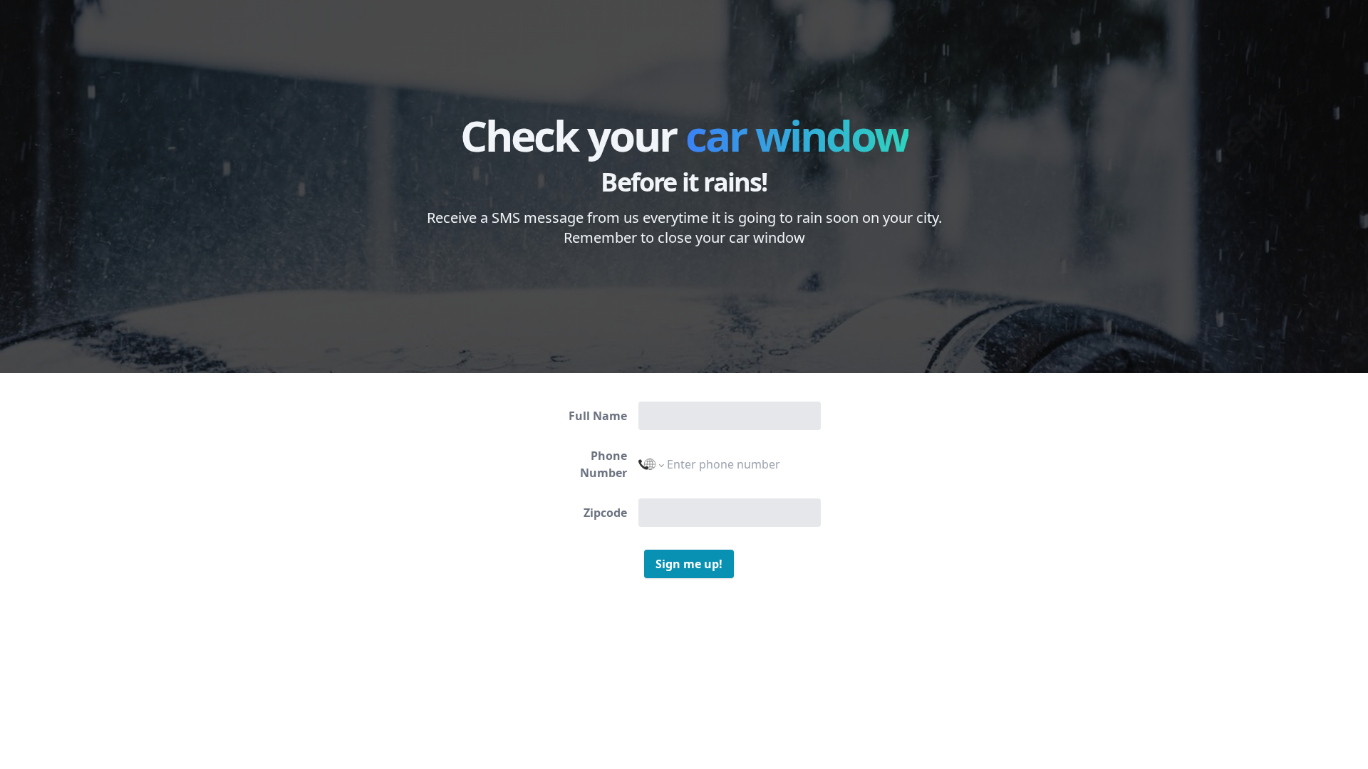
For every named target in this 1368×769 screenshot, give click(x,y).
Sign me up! (689, 564)
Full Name (598, 416)
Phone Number (603, 464)
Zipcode (605, 512)
